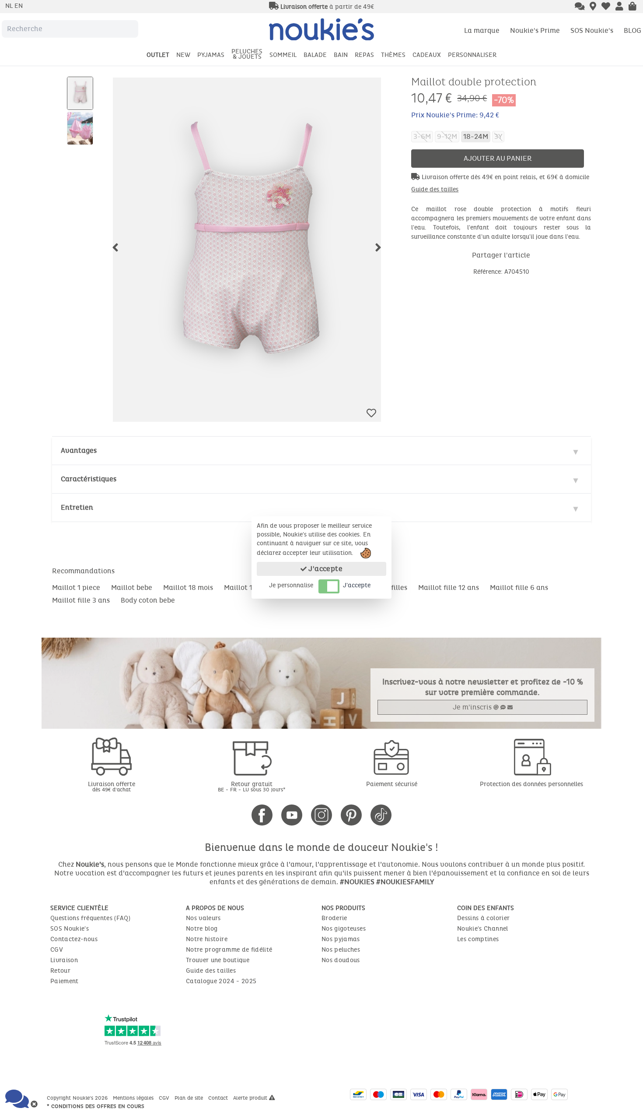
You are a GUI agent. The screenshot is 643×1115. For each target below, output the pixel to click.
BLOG (632, 30)
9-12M (447, 136)
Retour (60, 970)
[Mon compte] (619, 7)
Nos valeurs (203, 918)
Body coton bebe (148, 600)
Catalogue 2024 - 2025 (221, 981)
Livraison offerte (111, 786)
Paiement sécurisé (391, 784)
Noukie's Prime (535, 30)
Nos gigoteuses (344, 928)
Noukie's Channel (482, 928)
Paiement (64, 981)
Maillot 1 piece (76, 587)
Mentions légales (134, 1098)
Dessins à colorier (483, 918)
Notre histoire (206, 939)
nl (9, 6)
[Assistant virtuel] (580, 7)
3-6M (422, 136)
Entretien (77, 507)
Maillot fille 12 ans (448, 587)
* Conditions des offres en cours (95, 1106)
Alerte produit (251, 1098)
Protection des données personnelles (531, 784)
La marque (482, 30)
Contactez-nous (74, 939)
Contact (219, 1098)
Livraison (64, 960)
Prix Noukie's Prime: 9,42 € (455, 115)
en (18, 6)
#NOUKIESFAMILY (405, 882)
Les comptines (478, 939)
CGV (56, 949)
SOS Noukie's (591, 30)
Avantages (79, 450)
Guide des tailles (434, 189)
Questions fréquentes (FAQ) (90, 918)
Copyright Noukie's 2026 (78, 1098)
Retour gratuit (252, 786)
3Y (498, 136)
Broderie (334, 918)
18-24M (475, 136)
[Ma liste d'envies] (605, 7)
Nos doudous (341, 960)
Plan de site (190, 1098)
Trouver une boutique (217, 960)
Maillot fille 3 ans (81, 600)
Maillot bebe (131, 587)
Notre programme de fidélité (229, 949)
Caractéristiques (88, 479)
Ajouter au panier (498, 158)
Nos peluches (341, 949)
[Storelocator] (593, 7)
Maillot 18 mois (188, 587)
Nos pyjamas (341, 939)
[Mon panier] (632, 7)
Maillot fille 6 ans (519, 587)
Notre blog (202, 928)
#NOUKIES (357, 882)
